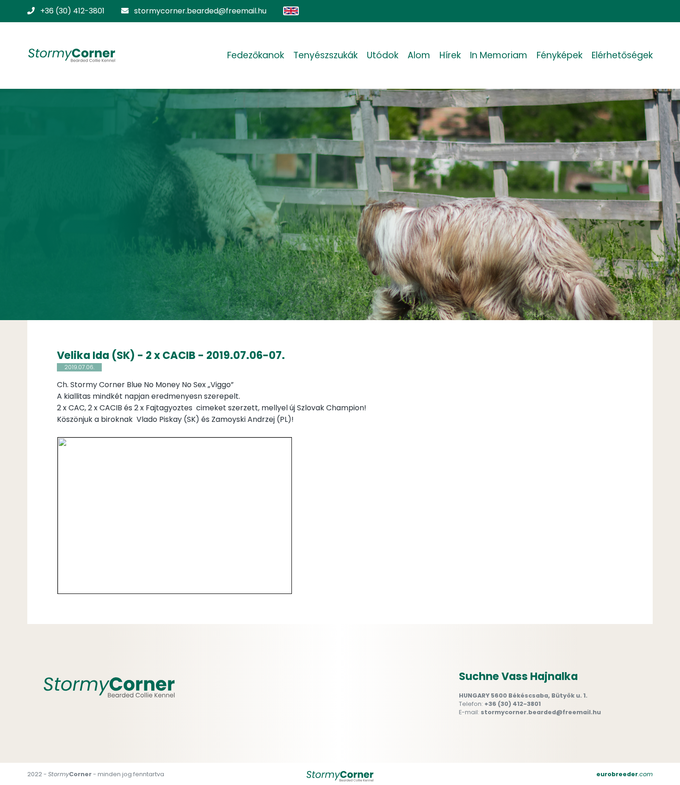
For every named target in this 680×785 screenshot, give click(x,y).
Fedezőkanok (255, 55)
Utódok (382, 55)
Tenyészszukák (325, 55)
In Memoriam (498, 55)
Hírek (450, 55)
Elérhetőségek (622, 55)
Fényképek (559, 55)
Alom (419, 55)
